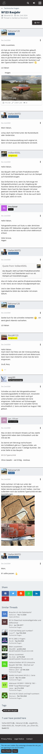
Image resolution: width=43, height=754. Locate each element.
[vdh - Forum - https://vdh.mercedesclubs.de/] (4, 3)
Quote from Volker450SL (14, 265)
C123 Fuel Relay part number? (21, 631)
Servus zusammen (16, 654)
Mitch (11, 625)
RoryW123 (19, 725)
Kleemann (12, 696)
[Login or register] (34, 3)
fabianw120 (8, 15)
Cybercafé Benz (14, 617)
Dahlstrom (12, 615)
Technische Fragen (15, 627)
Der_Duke (12, 657)
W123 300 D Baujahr (10, 711)
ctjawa (11, 688)
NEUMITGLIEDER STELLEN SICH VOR (21, 651)
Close (15, 751)
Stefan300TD (7, 723)
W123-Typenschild (8, 455)
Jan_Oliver (31, 725)
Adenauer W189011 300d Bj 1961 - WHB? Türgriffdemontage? (22, 684)
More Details (6, 751)
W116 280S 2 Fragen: (17, 639)
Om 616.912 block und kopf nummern (24, 694)
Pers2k (11, 641)
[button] (40, 3)
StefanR (11, 678)
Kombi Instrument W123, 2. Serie (22, 675)
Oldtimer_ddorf (14, 670)
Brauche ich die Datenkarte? (20, 612)
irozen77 (12, 633)
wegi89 (32, 723)
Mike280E (12, 649)
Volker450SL (6, 725)
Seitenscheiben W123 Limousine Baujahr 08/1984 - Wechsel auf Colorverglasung (22, 664)
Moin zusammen (15, 646)
